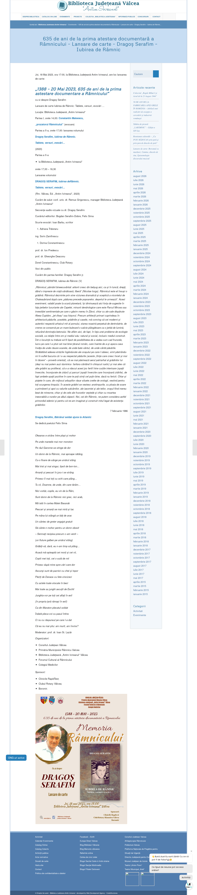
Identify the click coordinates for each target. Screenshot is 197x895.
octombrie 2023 (141, 310)
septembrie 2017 (142, 561)
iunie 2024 (138, 277)
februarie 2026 (141, 200)
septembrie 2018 (142, 513)
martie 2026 (139, 196)
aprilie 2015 (139, 582)
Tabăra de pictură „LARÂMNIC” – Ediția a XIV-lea (144, 127)
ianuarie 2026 (140, 204)
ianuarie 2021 (140, 427)
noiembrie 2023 (141, 306)
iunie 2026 (138, 184)
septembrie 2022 (142, 358)
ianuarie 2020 (140, 452)
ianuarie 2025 (140, 249)
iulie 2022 (138, 367)
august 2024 (139, 269)
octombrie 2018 (141, 509)
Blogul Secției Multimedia (90, 865)
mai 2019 (138, 480)
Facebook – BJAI (87, 836)
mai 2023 (138, 330)
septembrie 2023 (142, 314)
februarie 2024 (141, 293)
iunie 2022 (138, 371)
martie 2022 (139, 383)
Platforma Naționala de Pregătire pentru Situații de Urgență (141, 851)
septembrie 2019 (142, 468)
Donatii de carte (41, 861)
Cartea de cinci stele (88, 857)
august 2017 (139, 565)
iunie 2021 (138, 415)
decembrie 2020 (141, 431)
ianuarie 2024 (140, 298)
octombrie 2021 (141, 403)
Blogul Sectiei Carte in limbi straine (94, 861)
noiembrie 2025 (141, 212)
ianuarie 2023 (140, 346)
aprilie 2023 (139, 334)
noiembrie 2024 (141, 257)
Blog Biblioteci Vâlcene (89, 844)
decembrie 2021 (141, 395)
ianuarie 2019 (140, 496)
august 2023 (139, 318)
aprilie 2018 (139, 533)
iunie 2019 (138, 476)
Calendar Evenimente (44, 840)
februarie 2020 (141, 448)
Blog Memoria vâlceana (90, 849)
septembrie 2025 (142, 220)
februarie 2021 (141, 423)
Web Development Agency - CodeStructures (102, 893)
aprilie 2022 (139, 379)
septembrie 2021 (142, 407)
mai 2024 (138, 281)
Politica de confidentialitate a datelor (50, 873)
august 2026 (139, 176)
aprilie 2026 (139, 192)
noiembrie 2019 (141, 460)
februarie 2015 (141, 590)
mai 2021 (138, 419)
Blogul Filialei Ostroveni (90, 869)
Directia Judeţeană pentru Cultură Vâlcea (142, 857)
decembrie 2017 (141, 549)
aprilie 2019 (139, 484)
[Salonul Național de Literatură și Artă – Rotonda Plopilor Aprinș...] (2, 448)
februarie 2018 (141, 541)
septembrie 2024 (142, 265)
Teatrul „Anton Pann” (133, 865)
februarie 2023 (141, 342)
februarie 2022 (141, 387)
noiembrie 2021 (141, 399)
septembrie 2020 (142, 435)
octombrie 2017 (141, 557)
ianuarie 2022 (140, 391)
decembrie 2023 (141, 302)
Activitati (138, 611)
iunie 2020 (138, 444)
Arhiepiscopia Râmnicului (135, 840)
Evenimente (72, 24)
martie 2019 (139, 488)
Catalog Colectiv (42, 849)
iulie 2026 (138, 180)
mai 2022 (138, 375)
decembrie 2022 (141, 350)
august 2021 (139, 411)
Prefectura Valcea (132, 844)
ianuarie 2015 (140, 594)
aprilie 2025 (139, 237)
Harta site (39, 865)
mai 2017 (138, 578)
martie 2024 (139, 289)
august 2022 (139, 363)
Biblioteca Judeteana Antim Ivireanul (62, 893)
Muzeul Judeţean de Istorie (136, 861)
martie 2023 (139, 338)
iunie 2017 (138, 573)
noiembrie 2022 (141, 354)
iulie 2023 (138, 322)
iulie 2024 (138, 273)
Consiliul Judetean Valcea (135, 836)
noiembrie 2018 (141, 504)
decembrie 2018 (141, 500)
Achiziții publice (41, 853)
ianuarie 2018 (140, 545)
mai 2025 (138, 233)
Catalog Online (41, 844)
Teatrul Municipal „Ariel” (134, 869)
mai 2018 (138, 529)
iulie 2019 (138, 472)
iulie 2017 (138, 569)
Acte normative (41, 857)
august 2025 (139, 224)
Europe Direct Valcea (88, 840)
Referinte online (86, 853)
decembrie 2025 (141, 208)
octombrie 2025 (141, 216)
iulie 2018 (138, 521)
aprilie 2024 (139, 285)
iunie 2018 (138, 525)
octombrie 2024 (141, 261)
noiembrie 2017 (141, 553)
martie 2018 (139, 537)
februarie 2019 (141, 492)
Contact (38, 869)
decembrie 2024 (141, 253)
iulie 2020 (138, 439)
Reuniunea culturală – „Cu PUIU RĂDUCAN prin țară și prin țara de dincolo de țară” (145, 139)
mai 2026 (138, 188)
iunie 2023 (138, 326)
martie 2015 (139, 586)
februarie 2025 (141, 245)
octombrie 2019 (141, 464)
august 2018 (139, 517)
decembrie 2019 (141, 456)
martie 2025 (139, 241)
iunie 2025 (138, 229)
